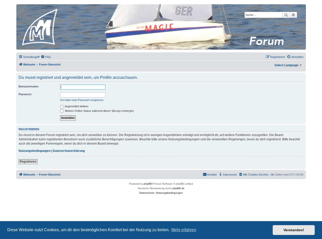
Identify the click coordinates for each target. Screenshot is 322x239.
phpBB (148, 183)
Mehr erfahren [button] (183, 230)
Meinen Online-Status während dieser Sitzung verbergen (99, 110)
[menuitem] (46, 57)
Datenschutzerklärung (69, 151)
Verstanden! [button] (294, 230)
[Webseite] (161, 27)
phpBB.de (178, 188)
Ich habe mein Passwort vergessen (81, 99)
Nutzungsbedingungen (35, 151)
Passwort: (25, 94)
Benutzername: (29, 86)
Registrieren (28, 161)
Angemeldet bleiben (76, 106)
